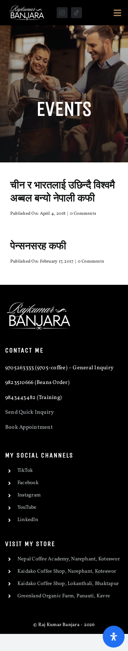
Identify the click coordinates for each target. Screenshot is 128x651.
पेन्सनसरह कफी (38, 245)
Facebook (28, 483)
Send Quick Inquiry (29, 412)
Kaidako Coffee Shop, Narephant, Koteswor (66, 571)
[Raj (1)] (27, 6)
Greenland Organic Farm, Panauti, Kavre (63, 596)
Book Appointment (29, 427)
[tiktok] (76, 12)
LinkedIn (27, 519)
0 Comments (83, 214)
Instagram (29, 495)
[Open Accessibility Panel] (114, 637)
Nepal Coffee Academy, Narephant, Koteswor (68, 559)
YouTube (27, 507)
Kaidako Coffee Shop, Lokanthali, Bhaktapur (68, 583)
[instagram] (62, 12)
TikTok (25, 470)
